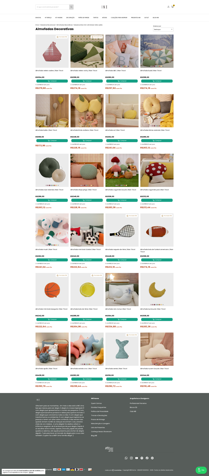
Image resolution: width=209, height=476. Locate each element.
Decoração (70, 18)
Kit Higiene (58, 18)
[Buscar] (71, 7)
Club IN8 (133, 411)
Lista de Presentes (98, 427)
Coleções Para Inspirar (119, 18)
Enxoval (38, 18)
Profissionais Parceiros (138, 403)
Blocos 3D (133, 407)
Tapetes (95, 18)
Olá (202, 470)
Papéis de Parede (83, 18)
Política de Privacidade (99, 411)
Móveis (104, 18)
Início (37, 25)
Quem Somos (96, 403)
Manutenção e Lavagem (100, 423)
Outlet (146, 18)
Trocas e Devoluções (99, 415)
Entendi (31, 472)
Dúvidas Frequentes (98, 407)
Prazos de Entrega (98, 419)
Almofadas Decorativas (65, 25)
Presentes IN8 (135, 18)
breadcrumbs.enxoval (47, 25)
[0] (172, 7)
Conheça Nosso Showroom (101, 431)
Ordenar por (157, 26)
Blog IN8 (156, 18)
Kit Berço (48, 18)
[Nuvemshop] (113, 471)
